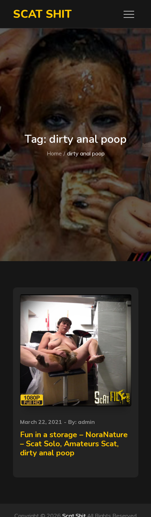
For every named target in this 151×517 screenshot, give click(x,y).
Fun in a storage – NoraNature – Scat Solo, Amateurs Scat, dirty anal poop (74, 444)
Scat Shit (42, 14)
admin (86, 421)
